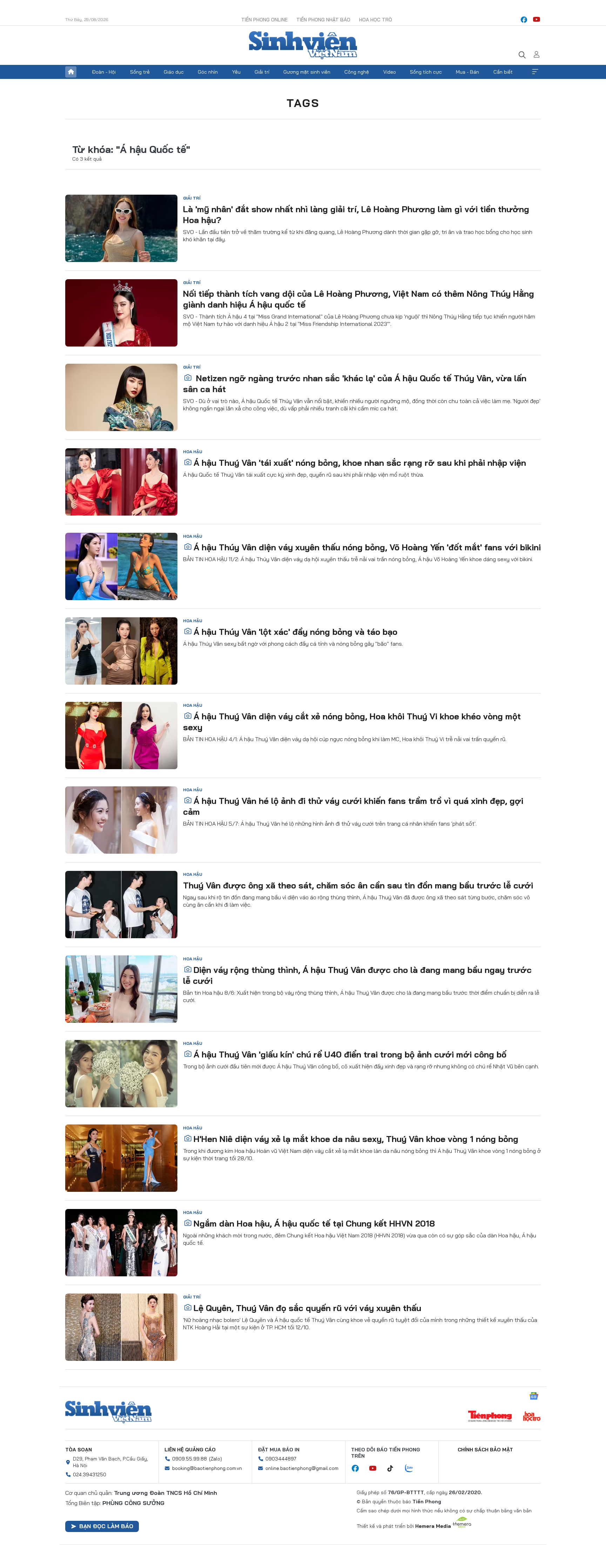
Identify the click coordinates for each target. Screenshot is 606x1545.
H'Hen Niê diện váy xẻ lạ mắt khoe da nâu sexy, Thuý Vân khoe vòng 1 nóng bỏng (356, 1139)
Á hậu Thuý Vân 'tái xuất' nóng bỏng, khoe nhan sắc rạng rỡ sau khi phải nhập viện (360, 462)
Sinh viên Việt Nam (108, 1412)
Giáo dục (174, 72)
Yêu (236, 72)
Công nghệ (356, 72)
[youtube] (536, 19)
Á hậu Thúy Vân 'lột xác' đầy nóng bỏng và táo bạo (295, 631)
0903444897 (280, 1459)
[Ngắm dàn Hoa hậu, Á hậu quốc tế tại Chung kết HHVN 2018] (121, 1242)
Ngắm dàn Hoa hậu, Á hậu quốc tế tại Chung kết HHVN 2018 (314, 1223)
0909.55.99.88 (189, 1459)
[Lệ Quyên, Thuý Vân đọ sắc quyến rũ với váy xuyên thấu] (121, 1327)
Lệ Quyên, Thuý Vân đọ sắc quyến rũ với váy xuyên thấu (307, 1308)
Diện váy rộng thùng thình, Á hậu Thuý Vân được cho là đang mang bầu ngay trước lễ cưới (357, 975)
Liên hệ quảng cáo (190, 1449)
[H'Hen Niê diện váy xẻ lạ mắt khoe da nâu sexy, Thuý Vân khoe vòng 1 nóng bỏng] (121, 1158)
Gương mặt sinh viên (306, 72)
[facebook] (524, 19)
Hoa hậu (192, 451)
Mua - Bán (467, 72)
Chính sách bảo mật (485, 1449)
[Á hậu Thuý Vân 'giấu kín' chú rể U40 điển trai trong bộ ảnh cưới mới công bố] (121, 1073)
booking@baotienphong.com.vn (207, 1468)
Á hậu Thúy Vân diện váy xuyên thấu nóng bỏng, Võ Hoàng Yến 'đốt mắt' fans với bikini (367, 547)
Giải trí (262, 72)
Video (389, 72)
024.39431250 (89, 1474)
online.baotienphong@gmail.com (301, 1468)
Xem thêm (535, 72)
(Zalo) (215, 1459)
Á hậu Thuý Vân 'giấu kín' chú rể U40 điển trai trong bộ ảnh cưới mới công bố (350, 1054)
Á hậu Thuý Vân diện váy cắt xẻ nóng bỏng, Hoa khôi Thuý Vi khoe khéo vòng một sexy (352, 721)
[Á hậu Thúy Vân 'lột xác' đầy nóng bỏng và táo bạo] (121, 651)
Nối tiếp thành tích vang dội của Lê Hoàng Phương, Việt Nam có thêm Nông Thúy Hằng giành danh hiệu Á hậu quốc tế (358, 299)
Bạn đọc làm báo (106, 1526)
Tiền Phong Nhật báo (323, 19)
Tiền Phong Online (264, 19)
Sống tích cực (426, 72)
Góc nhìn (208, 72)
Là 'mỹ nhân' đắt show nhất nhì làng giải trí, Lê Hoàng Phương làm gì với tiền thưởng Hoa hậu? (356, 214)
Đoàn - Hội (104, 72)
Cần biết (503, 72)
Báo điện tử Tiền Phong (303, 45)
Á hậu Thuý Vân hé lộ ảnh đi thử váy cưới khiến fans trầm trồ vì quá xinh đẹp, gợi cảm (353, 806)
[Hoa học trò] (532, 1417)
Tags (303, 103)
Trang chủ (70, 72)
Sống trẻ (140, 72)
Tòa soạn (78, 1449)
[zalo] (413, 1468)
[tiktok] (394, 1468)
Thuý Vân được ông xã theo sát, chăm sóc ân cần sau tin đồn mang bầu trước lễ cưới (358, 885)
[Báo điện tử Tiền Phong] (490, 1417)
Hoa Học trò (375, 19)
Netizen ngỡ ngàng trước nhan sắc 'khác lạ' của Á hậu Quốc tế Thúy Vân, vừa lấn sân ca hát (354, 383)
